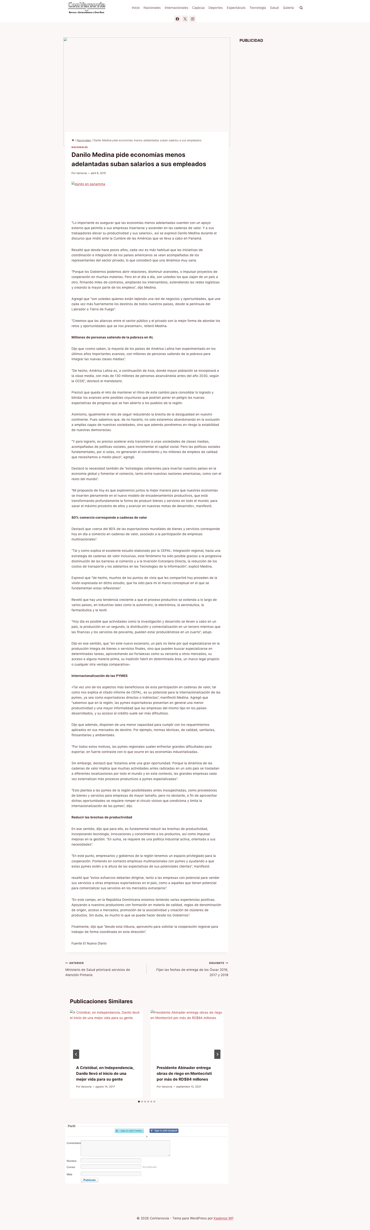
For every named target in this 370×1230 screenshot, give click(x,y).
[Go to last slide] (76, 1054)
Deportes (216, 8)
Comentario (73, 1143)
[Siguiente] (217, 1054)
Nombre (72, 1160)
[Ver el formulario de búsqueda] (301, 7)
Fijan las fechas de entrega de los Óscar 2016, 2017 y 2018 (192, 969)
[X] (185, 19)
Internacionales (176, 8)
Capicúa (198, 8)
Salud (274, 8)
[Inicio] (72, 140)
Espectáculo (236, 8)
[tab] (139, 1102)
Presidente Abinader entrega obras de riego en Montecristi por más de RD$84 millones (184, 1073)
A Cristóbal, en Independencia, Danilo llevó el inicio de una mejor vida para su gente (105, 1073)
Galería (288, 8)
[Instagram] (192, 19)
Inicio (136, 8)
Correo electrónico (73, 1169)
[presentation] (106, 1034)
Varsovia (81, 173)
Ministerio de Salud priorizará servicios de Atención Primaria (97, 969)
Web (69, 1174)
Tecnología (257, 8)
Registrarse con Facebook (164, 1131)
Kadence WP (224, 1218)
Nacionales (152, 8)
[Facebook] (177, 19)
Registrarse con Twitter (129, 1131)
